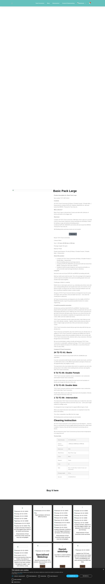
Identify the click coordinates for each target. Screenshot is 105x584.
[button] (38, 582)
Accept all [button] (72, 575)
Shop (48, 3)
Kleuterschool (55, 3)
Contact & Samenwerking (68, 3)
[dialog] (52, 576)
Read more (20, 573)
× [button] (103, 569)
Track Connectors (40, 3)
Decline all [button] (86, 575)
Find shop (73, 234)
